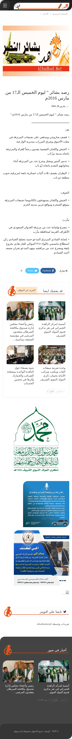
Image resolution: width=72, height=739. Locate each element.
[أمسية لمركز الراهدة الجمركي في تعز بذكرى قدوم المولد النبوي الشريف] (51, 310)
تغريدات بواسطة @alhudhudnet (53, 624)
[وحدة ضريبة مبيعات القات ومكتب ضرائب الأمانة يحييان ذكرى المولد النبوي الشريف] (51, 354)
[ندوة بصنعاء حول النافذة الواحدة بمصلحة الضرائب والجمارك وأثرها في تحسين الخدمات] (20, 354)
